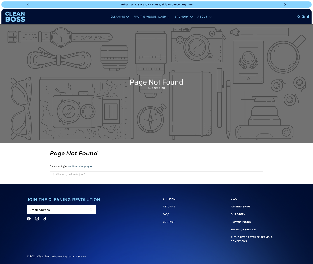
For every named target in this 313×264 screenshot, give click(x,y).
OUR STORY (238, 214)
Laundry (182, 16)
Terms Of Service (243, 229)
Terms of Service (77, 256)
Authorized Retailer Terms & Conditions (252, 239)
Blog (234, 198)
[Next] (285, 4)
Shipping (169, 198)
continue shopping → (80, 166)
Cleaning (117, 16)
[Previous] (28, 4)
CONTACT (169, 222)
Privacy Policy (241, 222)
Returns (169, 206)
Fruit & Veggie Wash (150, 16)
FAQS (166, 214)
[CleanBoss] (15, 17)
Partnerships (241, 206)
